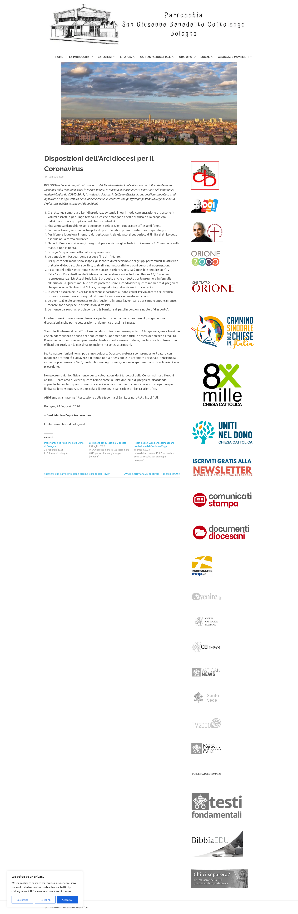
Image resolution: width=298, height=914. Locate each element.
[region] (45, 889)
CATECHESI (105, 57)
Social (205, 57)
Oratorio (185, 57)
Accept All (67, 899)
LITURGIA (126, 57)
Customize (22, 899)
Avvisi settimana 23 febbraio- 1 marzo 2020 (151, 473)
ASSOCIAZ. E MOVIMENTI (233, 57)
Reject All (45, 899)
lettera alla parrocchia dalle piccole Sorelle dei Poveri (78, 473)
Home (59, 57)
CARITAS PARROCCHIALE (155, 57)
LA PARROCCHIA (79, 57)
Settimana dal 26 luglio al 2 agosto (108, 442)
